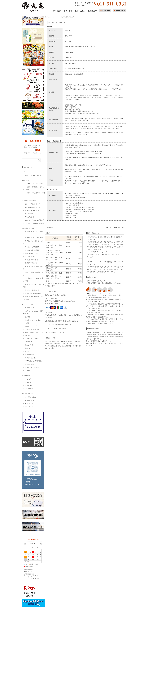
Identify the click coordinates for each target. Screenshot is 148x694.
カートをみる (120, 10)
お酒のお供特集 (29, 354)
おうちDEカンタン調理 (32, 367)
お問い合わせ (80, 11)
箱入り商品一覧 (29, 217)
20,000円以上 (29, 388)
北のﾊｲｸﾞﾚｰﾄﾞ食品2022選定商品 (34, 223)
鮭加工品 (27, 317)
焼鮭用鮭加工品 (29, 400)
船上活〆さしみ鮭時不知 (32, 247)
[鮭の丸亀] (33, 11)
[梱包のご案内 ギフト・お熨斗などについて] (33, 500)
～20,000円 (28, 385)
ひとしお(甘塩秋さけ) (31, 260)
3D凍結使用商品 (30, 364)
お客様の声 (92, 11)
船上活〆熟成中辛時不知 (32, 250)
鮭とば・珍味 (29, 345)
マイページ (106, 10)
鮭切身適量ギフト (30, 213)
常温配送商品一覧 (30, 358)
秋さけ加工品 (29, 403)
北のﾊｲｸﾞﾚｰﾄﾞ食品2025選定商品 (34, 220)
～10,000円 (28, 382)
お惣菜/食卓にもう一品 (32, 338)
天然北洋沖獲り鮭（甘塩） (33, 290)
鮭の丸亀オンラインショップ (52, 17)
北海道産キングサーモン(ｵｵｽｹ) (34, 238)
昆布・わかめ (29, 348)
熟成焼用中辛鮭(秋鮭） (32, 263)
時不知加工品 (29, 407)
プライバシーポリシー (113, 343)
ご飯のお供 (28, 342)
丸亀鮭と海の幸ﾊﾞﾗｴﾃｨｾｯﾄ (32, 210)
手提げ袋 (27, 370)
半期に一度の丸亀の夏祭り (33, 175)
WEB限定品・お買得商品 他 (33, 361)
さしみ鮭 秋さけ (30, 256)
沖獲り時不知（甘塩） (31, 253)
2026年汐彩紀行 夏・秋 (32, 204)
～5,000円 (28, 379)
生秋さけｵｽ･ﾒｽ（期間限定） (33, 293)
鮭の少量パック (29, 308)
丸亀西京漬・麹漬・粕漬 (32, 329)
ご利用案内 (56, 11)
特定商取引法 (96, 341)
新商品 (27, 351)
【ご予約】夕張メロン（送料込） (35, 183)
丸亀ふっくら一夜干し (31, 326)
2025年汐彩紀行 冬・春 (32, 207)
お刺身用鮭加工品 (30, 397)
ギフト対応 (68, 11)
